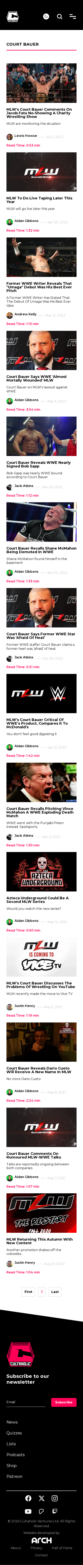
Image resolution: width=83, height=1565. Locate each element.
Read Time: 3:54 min (23, 410)
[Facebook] (28, 1498)
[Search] (59, 16)
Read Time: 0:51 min (22, 667)
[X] (41, 1498)
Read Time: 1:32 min (22, 230)
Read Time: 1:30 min (22, 845)
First (28, 1292)
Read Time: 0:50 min (23, 930)
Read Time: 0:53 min (23, 145)
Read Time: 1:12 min (22, 495)
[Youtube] (28, 1511)
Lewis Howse (26, 136)
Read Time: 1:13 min (22, 324)
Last (55, 1292)
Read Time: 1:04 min (23, 1272)
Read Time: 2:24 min (23, 1101)
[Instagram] (55, 1498)
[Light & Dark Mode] (46, 16)
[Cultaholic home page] (24, 16)
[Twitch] (55, 1511)
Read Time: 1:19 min (22, 1015)
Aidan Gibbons (26, 221)
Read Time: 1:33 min (22, 581)
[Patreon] (41, 1511)
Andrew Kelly (25, 314)
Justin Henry (25, 1006)
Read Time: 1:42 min (23, 756)
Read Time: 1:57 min (22, 1186)
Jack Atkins (24, 486)
